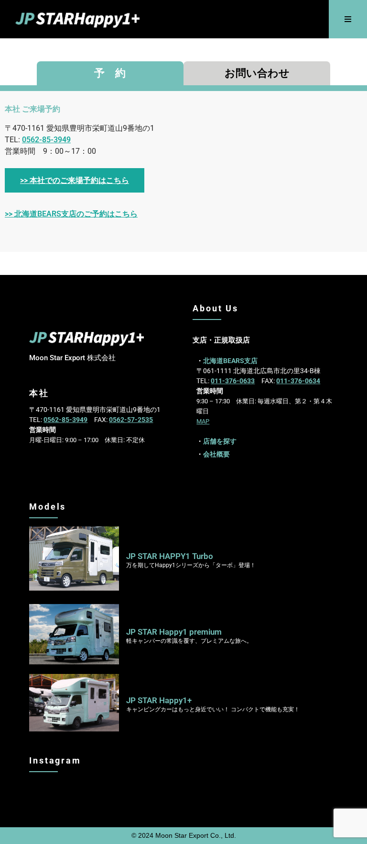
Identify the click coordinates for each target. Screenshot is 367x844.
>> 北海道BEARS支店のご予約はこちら (71, 213)
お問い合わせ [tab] (257, 73)
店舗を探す (220, 441)
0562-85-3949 (46, 139)
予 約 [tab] (110, 73)
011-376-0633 (233, 381)
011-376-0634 (298, 381)
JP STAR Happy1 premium (174, 632)
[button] (348, 19)
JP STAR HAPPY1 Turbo (169, 556)
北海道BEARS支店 (230, 361)
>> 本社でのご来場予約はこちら (74, 180)
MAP (202, 421)
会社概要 (216, 454)
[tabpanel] (183, 171)
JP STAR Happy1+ (159, 700)
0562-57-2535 (131, 419)
